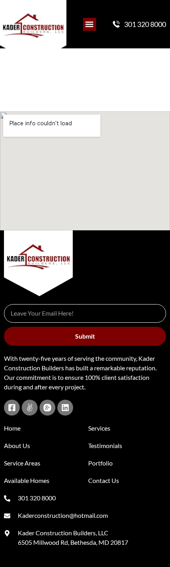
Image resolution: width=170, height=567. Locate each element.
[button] (89, 24)
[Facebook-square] (12, 408)
